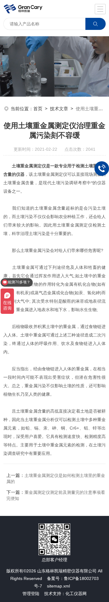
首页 (37, 108)
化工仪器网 (76, 593)
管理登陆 (30, 593)
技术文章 (59, 108)
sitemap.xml (58, 586)
